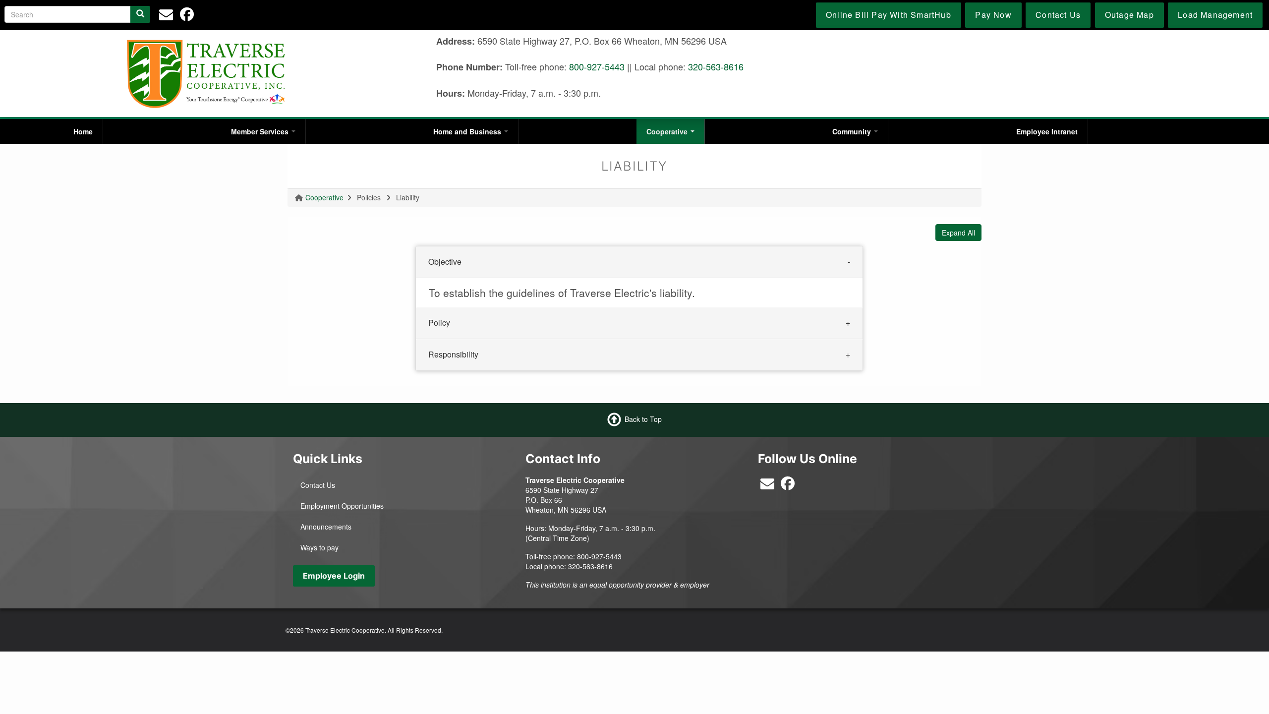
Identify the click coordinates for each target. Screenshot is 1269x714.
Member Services (260, 131)
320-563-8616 (716, 66)
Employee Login (334, 576)
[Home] (206, 73)
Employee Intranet (1047, 131)
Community (852, 131)
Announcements (325, 527)
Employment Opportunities (342, 506)
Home (83, 131)
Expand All (958, 233)
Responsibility (453, 354)
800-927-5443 (597, 66)
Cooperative (668, 131)
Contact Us (317, 485)
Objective (444, 261)
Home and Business (468, 131)
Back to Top (643, 419)
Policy (439, 322)
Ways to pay (319, 547)
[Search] (140, 14)
